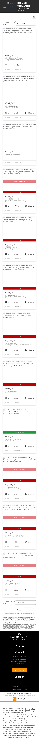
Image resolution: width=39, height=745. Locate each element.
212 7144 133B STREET (12, 584)
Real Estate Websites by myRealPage (24, 695)
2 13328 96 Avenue (15, 296)
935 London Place (18, 344)
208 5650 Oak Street (11, 107)
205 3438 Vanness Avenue (14, 59)
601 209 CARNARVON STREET (16, 536)
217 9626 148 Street (11, 392)
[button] (16, 646)
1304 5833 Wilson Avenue (13, 440)
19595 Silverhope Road (12, 155)
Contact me (19, 670)
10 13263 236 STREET (13, 488)
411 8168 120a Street (15, 200)
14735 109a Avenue (12, 248)
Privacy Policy (8, 695)
